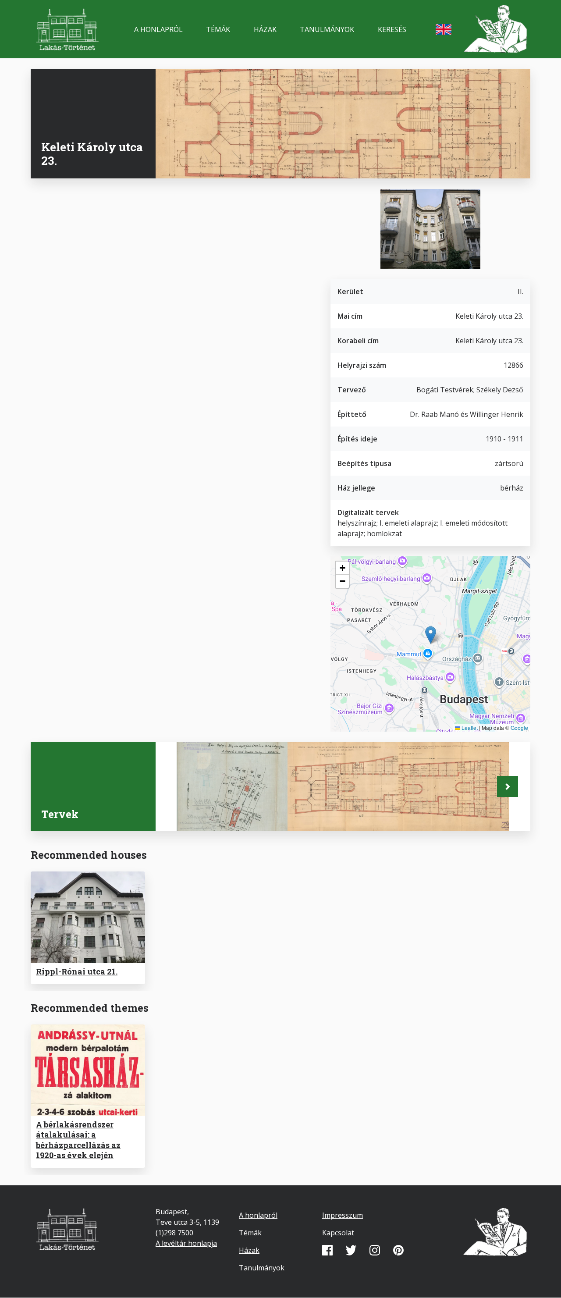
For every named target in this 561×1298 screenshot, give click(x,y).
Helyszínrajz (210, 815)
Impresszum (342, 1215)
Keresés (392, 29)
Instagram (374, 1250)
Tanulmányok (327, 29)
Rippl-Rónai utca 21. (76, 971)
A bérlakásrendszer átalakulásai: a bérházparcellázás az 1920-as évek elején (78, 1139)
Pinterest (398, 1250)
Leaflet (469, 727)
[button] (430, 635)
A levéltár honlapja (186, 1243)
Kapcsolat (338, 1233)
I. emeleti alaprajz (331, 815)
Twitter (351, 1250)
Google (519, 727)
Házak (265, 29)
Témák (218, 29)
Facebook (327, 1250)
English (443, 29)
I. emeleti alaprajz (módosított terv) (441, 809)
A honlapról (158, 29)
